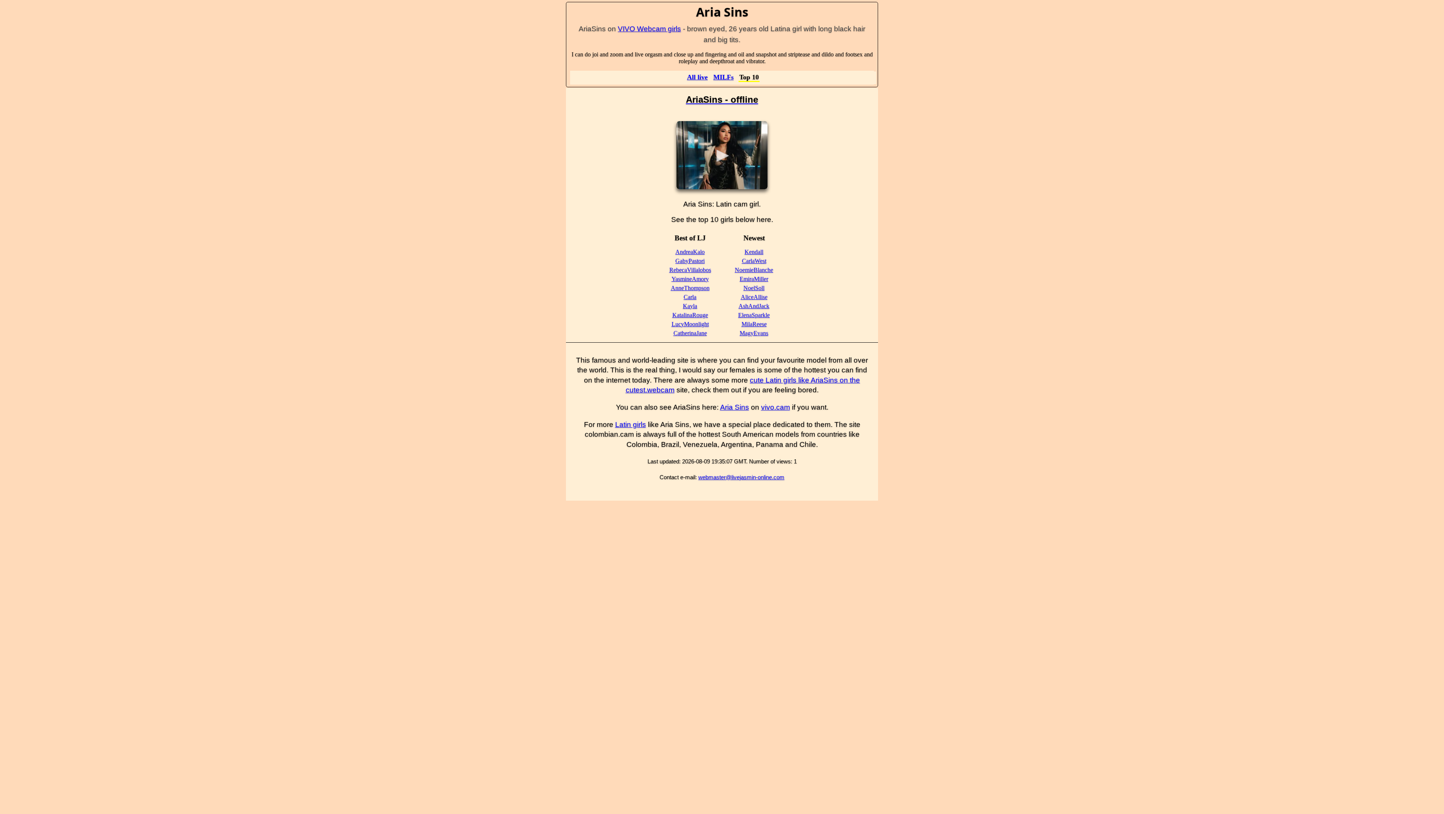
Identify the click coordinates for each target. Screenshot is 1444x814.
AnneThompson (690, 288)
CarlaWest (754, 261)
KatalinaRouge (690, 315)
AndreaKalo (690, 252)
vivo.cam (775, 407)
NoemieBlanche (754, 270)
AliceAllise (754, 297)
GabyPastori (690, 261)
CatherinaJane (690, 333)
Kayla (690, 306)
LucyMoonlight (690, 324)
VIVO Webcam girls (649, 29)
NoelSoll (753, 288)
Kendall (754, 252)
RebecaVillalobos (690, 270)
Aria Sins (734, 407)
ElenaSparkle (754, 315)
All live (697, 77)
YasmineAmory (690, 279)
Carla (690, 297)
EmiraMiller (754, 279)
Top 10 (749, 77)
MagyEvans (754, 333)
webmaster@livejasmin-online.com (741, 477)
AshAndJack (754, 306)
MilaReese (754, 324)
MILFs (723, 77)
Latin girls (630, 424)
